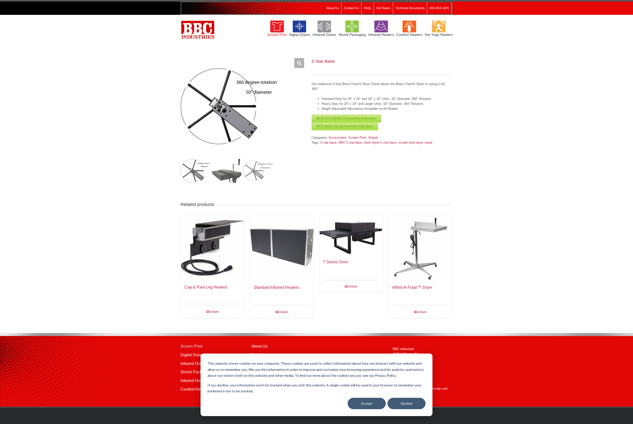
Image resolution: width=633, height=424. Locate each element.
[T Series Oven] (351, 235)
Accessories (337, 137)
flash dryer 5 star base (380, 142)
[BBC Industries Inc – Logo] (198, 21)
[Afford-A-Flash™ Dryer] (420, 248)
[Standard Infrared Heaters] (282, 248)
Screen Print (357, 137)
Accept (366, 403)
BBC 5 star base (350, 142)
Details (214, 311)
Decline (406, 403)
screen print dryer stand (415, 142)
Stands (373, 137)
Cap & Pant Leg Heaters (205, 287)
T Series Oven (335, 262)
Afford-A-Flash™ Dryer (412, 287)
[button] (299, 63)
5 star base (328, 142)
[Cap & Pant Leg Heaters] (213, 247)
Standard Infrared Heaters (276, 287)
